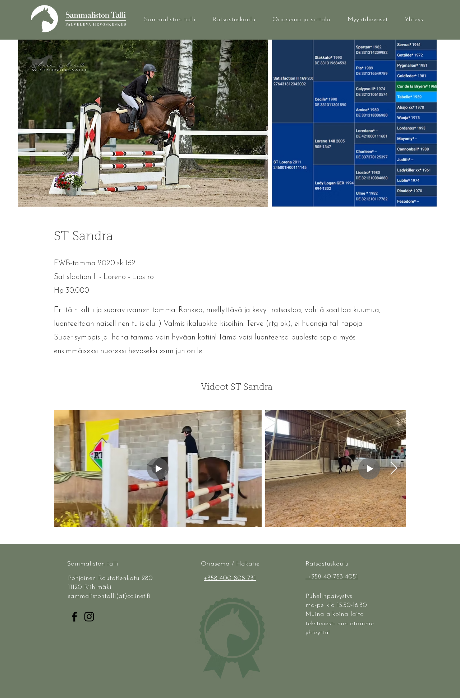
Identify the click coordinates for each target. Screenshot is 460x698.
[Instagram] (89, 616)
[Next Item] (394, 468)
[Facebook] (74, 616)
